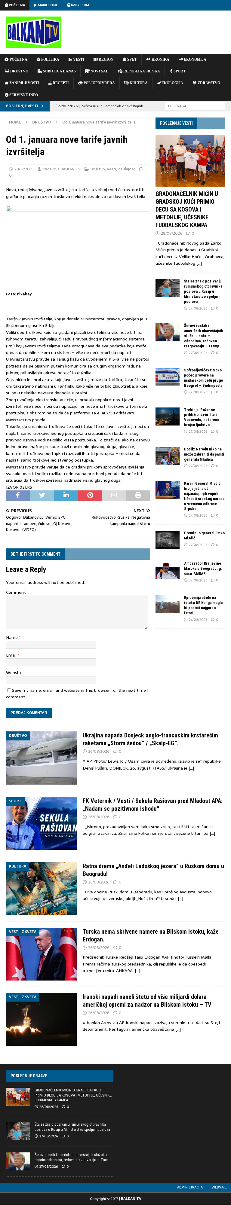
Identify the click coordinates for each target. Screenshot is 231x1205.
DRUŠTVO (18, 71)
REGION (105, 59)
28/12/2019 (24, 169)
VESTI (78, 59)
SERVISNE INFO (23, 95)
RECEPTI (60, 83)
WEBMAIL (219, 1187)
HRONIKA (160, 59)
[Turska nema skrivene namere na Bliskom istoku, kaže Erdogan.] (41, 954)
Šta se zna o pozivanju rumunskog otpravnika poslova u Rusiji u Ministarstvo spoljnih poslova (203, 291)
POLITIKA (49, 59)
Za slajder (126, 169)
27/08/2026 (198, 308)
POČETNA (18, 59)
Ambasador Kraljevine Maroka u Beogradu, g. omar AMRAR (203, 568)
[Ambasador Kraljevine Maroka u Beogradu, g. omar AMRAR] (168, 570)
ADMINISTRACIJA (190, 1187)
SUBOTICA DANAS (59, 71)
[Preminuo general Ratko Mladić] (168, 540)
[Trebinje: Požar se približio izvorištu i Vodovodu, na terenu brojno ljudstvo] (168, 416)
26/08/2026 (198, 619)
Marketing (47, 5)
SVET (131, 59)
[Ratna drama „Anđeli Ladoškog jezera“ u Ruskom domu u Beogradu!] (41, 888)
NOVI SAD (99, 71)
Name (12, 637)
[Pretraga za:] (195, 105)
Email (12, 655)
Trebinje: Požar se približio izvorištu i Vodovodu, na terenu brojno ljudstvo (201, 417)
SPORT (179, 71)
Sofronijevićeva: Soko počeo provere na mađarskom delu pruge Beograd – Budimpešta (203, 378)
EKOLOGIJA (172, 83)
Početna (16, 5)
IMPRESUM (79, 5)
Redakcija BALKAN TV (61, 169)
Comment (16, 592)
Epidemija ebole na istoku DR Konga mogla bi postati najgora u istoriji (203, 605)
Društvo (98, 169)
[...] (199, 263)
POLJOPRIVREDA (99, 83)
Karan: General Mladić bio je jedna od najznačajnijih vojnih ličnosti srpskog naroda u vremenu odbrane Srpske (204, 496)
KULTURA (138, 83)
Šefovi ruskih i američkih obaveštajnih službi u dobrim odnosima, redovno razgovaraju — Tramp (203, 335)
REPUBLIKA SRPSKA (141, 71)
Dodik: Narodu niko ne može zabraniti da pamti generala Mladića (204, 454)
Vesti (111, 169)
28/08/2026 (171, 233)
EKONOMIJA (194, 59)
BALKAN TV (131, 1199)
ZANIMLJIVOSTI (23, 83)
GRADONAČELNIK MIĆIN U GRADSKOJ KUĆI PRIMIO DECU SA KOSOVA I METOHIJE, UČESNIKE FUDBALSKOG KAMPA (187, 209)
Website (14, 672)
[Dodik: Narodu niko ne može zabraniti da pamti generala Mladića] (168, 456)
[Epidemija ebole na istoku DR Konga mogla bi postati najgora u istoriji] (168, 604)
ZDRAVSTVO (208, 83)
